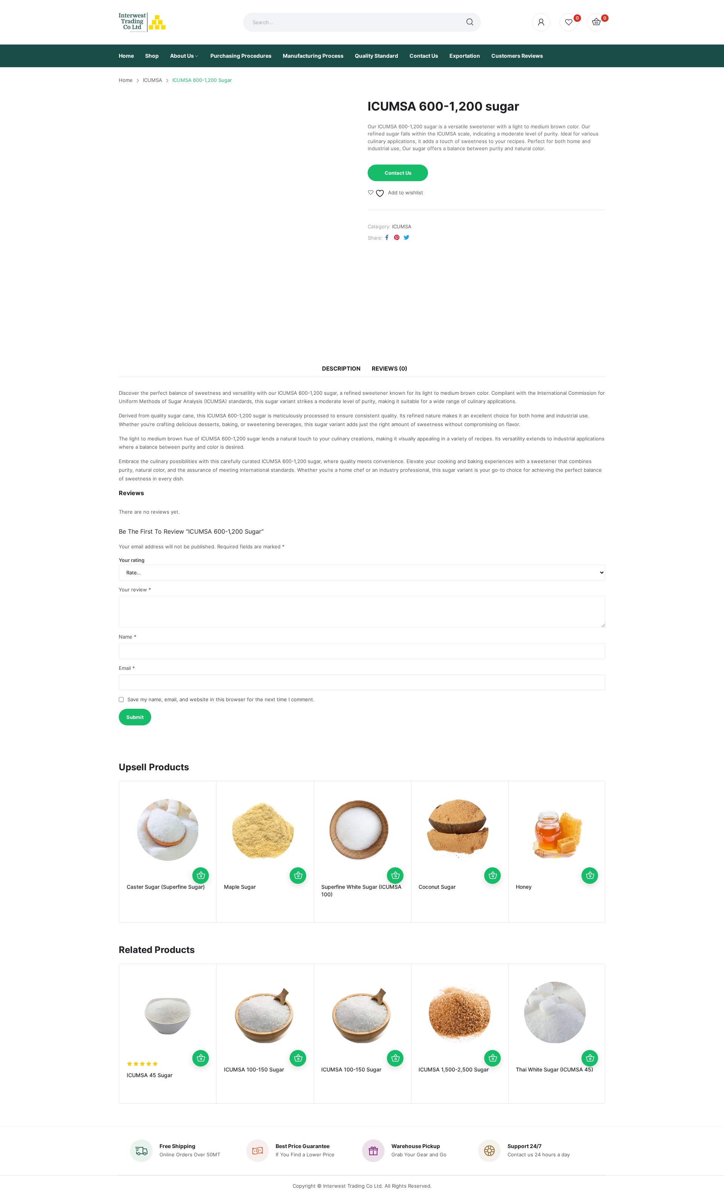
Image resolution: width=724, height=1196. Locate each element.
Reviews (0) (389, 368)
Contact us (398, 173)
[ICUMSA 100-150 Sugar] (265, 1012)
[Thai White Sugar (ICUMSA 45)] (557, 1012)
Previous (107, 851)
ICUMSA (401, 226)
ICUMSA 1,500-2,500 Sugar (454, 1069)
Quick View (200, 859)
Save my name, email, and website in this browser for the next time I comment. (220, 699)
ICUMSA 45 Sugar (149, 1075)
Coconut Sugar (437, 887)
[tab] (341, 369)
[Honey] (557, 830)
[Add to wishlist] (200, 842)
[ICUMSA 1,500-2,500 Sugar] (460, 1012)
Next (616, 851)
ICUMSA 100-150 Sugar (254, 1069)
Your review (135, 589)
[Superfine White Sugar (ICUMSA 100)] (362, 830)
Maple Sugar (240, 887)
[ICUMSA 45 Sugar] (168, 1012)
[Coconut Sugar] (460, 830)
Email (127, 668)
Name (128, 637)
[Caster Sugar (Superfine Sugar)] (168, 830)
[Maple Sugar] (265, 830)
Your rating (131, 560)
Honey (524, 887)
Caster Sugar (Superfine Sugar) (166, 887)
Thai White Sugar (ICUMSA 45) (554, 1069)
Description (341, 368)
